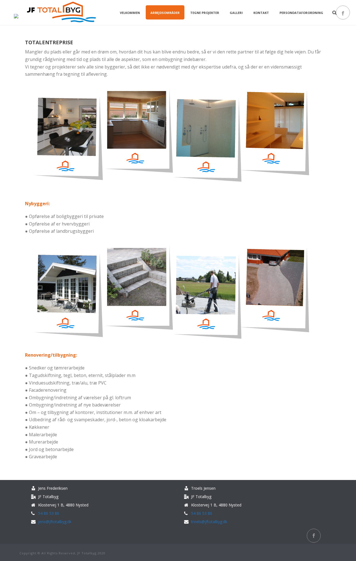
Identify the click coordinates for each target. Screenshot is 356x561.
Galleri (236, 13)
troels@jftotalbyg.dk (209, 521)
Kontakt (261, 13)
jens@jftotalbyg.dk (54, 521)
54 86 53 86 (48, 513)
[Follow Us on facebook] (314, 536)
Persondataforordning (301, 13)
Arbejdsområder (165, 13)
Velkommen (130, 13)
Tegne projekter (204, 13)
